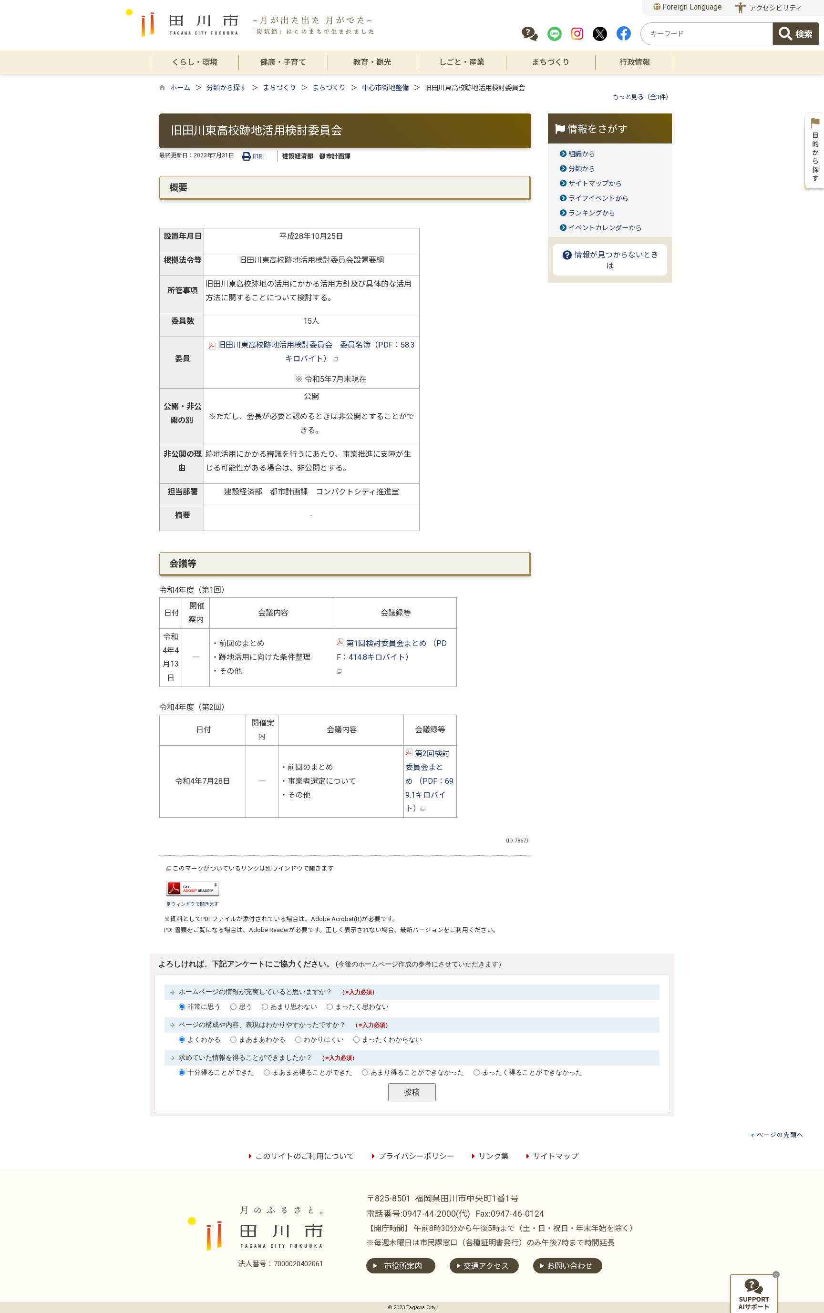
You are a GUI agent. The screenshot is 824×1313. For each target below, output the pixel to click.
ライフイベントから (598, 199)
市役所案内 (403, 1266)
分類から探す (226, 88)
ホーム (180, 88)
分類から (581, 169)
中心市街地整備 (385, 88)
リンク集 (493, 1156)
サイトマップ (555, 1156)
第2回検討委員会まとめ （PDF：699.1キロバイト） (429, 781)
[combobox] (707, 34)
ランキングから (591, 213)
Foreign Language (691, 6)
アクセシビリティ (776, 8)
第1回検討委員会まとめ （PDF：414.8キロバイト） (426, 650)
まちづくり (279, 88)
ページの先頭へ (780, 1135)
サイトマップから (595, 184)
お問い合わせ (570, 1266)
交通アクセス (486, 1266)
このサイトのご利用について (304, 1156)
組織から (581, 154)
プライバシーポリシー (416, 1156)
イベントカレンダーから (605, 228)
